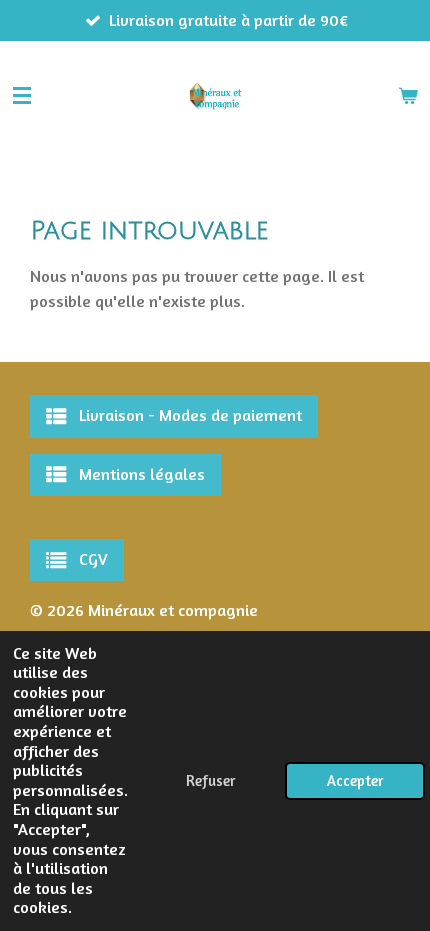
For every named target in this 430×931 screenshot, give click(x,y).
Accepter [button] (355, 780)
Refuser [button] (210, 780)
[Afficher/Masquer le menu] (22, 96)
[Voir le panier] (408, 96)
